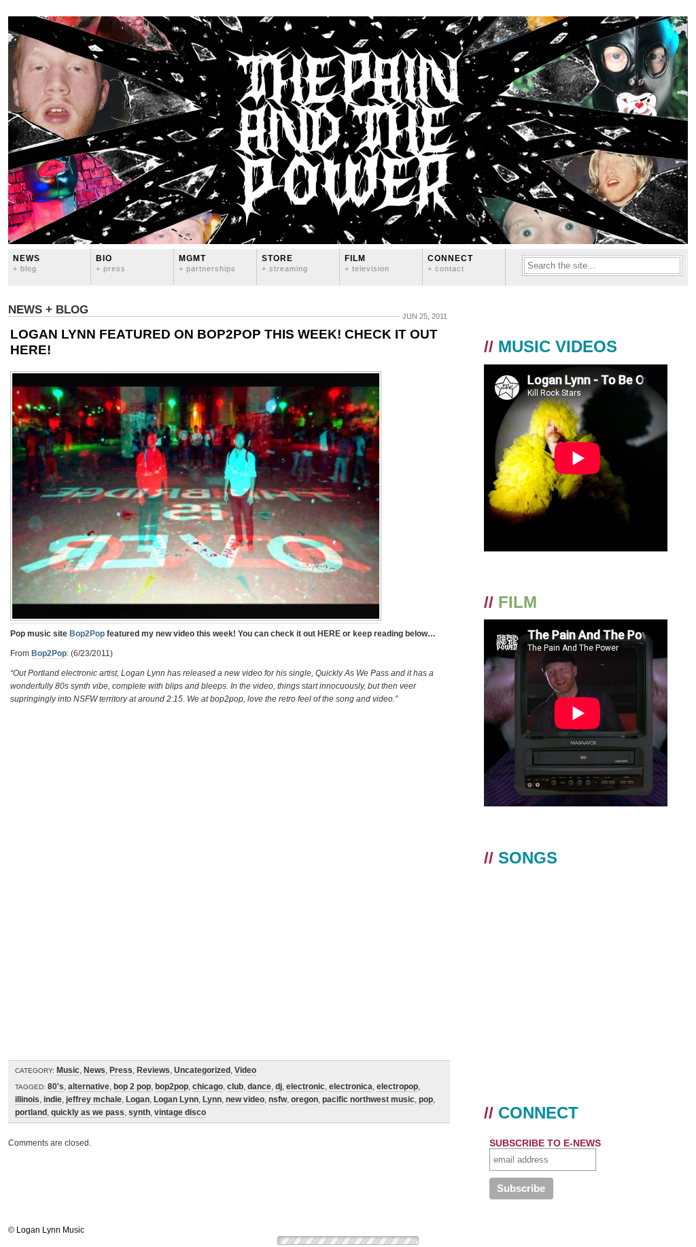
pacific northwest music (368, 1099)
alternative (88, 1086)
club (235, 1086)
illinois (27, 1099)
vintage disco (180, 1112)
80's (56, 1086)
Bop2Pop (87, 633)
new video (245, 1099)
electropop (397, 1086)
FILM (367, 263)
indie (53, 1099)
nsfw (277, 1099)
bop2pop (171, 1086)
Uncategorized (202, 1070)
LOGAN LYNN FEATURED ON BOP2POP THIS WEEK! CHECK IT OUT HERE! (224, 342)
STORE (285, 263)
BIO (111, 263)
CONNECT (450, 263)
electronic (305, 1086)
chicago (207, 1086)
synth (139, 1112)
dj (278, 1086)
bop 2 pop (132, 1086)
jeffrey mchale (94, 1099)
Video (245, 1070)
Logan (138, 1099)
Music (68, 1070)
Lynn (212, 1099)
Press (121, 1070)
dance (259, 1086)
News (26, 263)
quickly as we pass (87, 1112)
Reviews (153, 1070)
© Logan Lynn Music (46, 1230)
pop (426, 1099)
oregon (304, 1099)
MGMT (207, 263)
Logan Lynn (176, 1099)
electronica (350, 1086)
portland (31, 1112)
